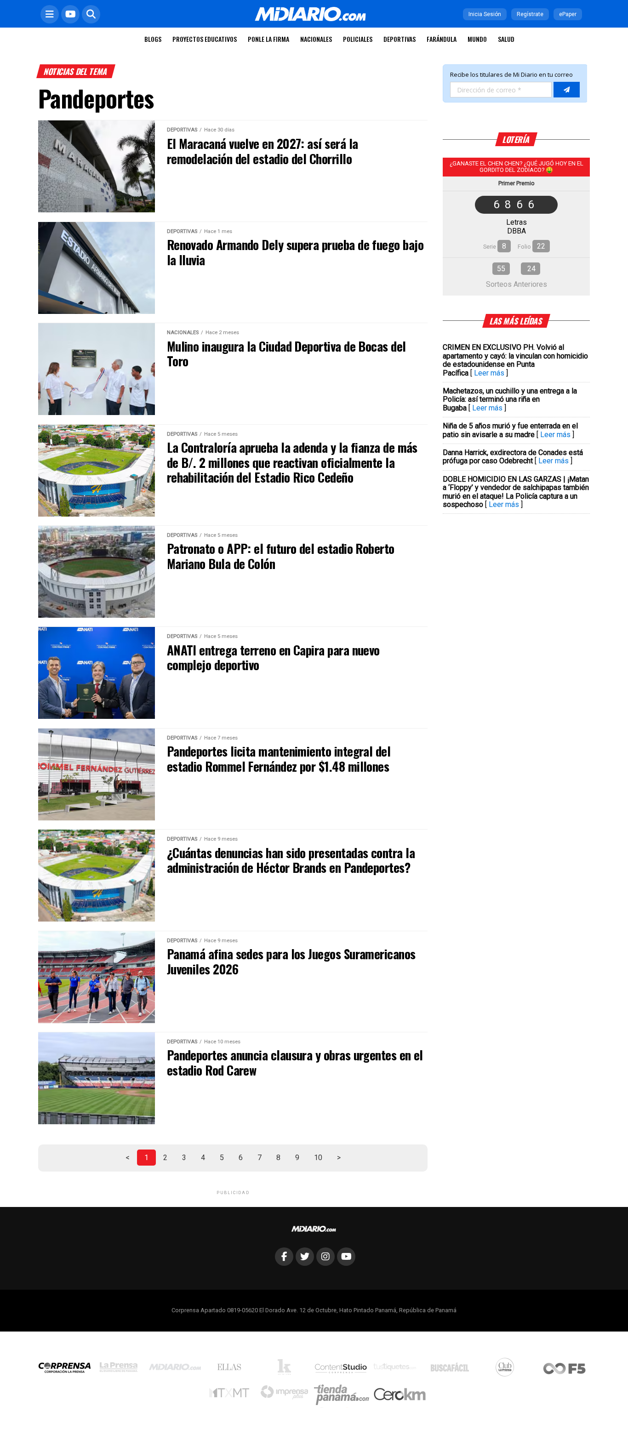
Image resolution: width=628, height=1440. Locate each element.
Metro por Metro (231, 1395)
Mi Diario (177, 1369)
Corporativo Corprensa (68, 1369)
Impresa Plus (287, 1394)
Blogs (152, 39)
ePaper (568, 14)
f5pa (565, 1369)
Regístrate (530, 14)
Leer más (489, 373)
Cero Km (399, 1395)
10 (318, 1157)
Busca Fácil (452, 1369)
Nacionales (316, 39)
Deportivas (399, 39)
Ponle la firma (268, 39)
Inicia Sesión (484, 14)
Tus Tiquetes (397, 1369)
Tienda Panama (344, 1395)
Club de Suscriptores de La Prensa (507, 1369)
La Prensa (121, 1369)
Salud (506, 39)
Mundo (477, 39)
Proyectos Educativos (204, 39)
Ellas (231, 1369)
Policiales (357, 39)
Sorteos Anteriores (516, 284)
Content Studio (341, 1369)
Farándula (442, 39)
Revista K (286, 1369)
